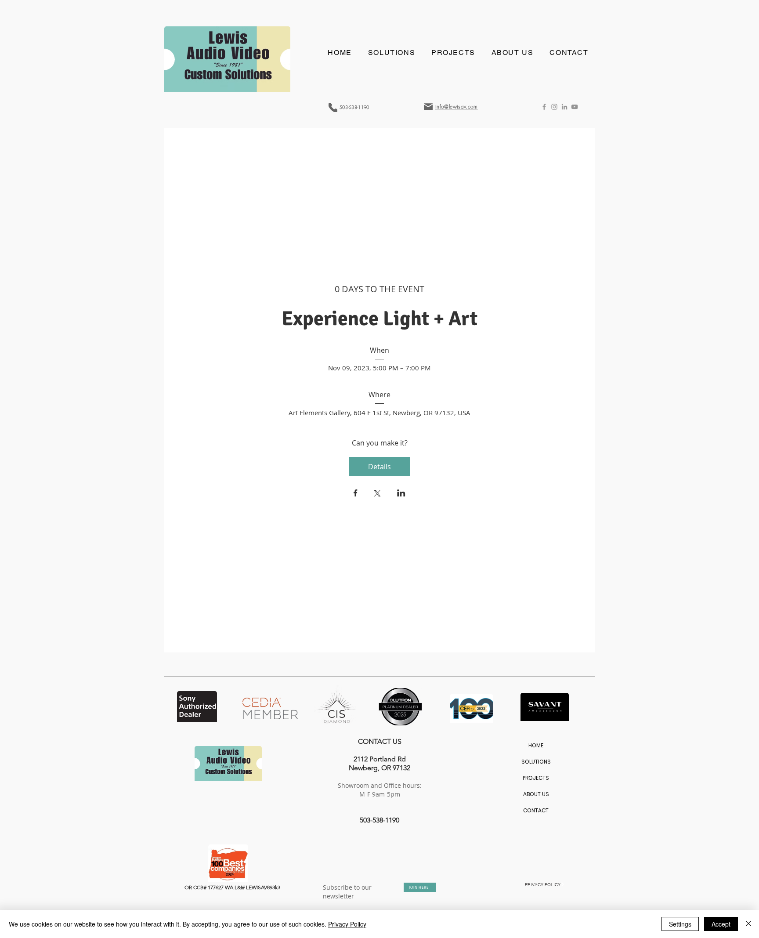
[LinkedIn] (564, 107)
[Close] (748, 924)
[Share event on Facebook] (356, 493)
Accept (721, 924)
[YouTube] (574, 107)
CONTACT (536, 810)
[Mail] (428, 106)
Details (379, 466)
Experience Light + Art (379, 318)
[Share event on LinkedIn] (401, 493)
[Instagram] (554, 107)
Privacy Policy (347, 924)
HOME (535, 745)
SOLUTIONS (536, 761)
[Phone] (333, 107)
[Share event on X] (377, 494)
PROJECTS (536, 778)
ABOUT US (536, 794)
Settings (680, 924)
